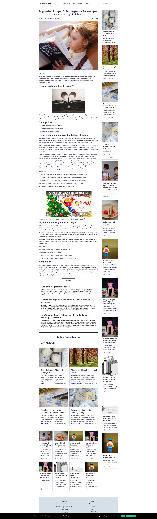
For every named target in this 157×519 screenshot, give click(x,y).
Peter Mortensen (54, 18)
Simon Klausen (44, 424)
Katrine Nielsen (75, 424)
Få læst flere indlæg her (68, 337)
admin (42, 383)
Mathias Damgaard (76, 383)
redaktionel (95, 18)
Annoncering (66, 3)
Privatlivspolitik (131, 516)
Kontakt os (87, 3)
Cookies (79, 3)
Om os (74, 3)
